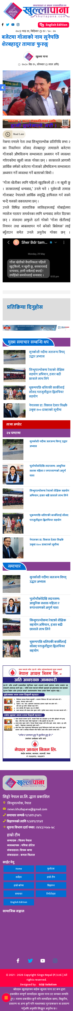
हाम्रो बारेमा (19, 885)
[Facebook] (2, 24)
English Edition (56, 25)
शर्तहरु (19, 877)
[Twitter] (7, 24)
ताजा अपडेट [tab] (14, 424)
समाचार (18, 894)
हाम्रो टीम (51, 877)
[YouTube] (13, 24)
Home (19, 869)
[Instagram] (18, 24)
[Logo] (36, 11)
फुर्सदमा (51, 869)
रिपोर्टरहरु (51, 894)
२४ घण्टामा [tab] (13, 433)
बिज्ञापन (51, 885)
